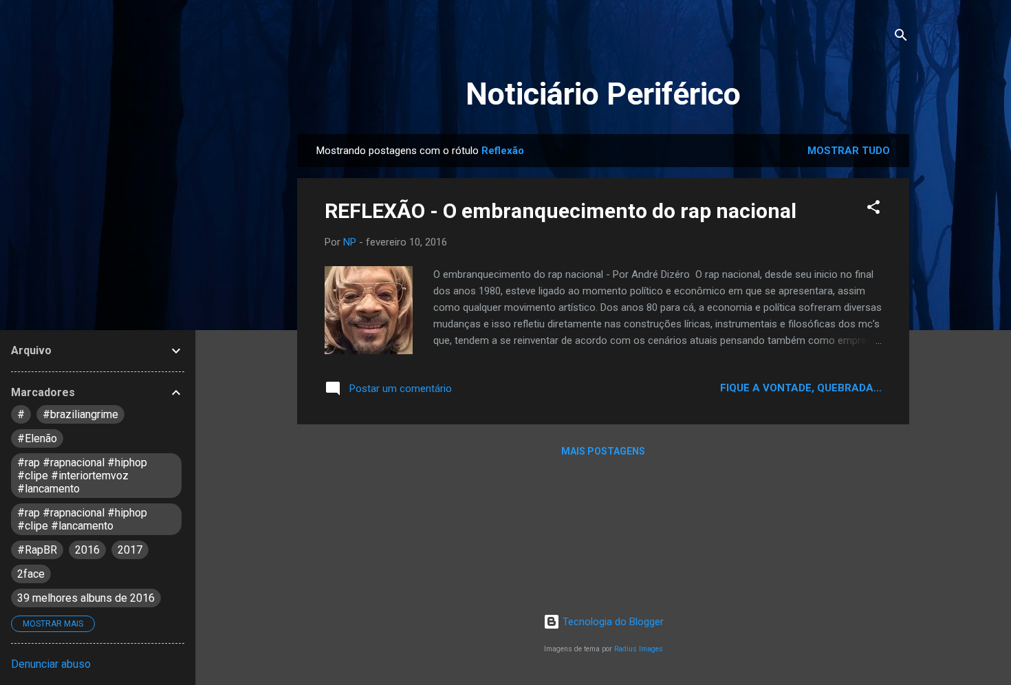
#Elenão (37, 438)
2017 (130, 549)
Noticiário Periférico (603, 94)
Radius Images (638, 648)
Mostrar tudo (848, 150)
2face (31, 573)
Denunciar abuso (51, 664)
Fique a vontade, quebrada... (801, 388)
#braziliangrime (80, 414)
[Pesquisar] (901, 37)
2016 (87, 549)
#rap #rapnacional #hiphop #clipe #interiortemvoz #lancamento (82, 475)
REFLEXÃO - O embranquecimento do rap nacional (560, 211)
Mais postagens (603, 451)
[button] (873, 209)
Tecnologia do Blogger (612, 622)
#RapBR (37, 549)
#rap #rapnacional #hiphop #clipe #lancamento (82, 519)
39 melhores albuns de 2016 (86, 598)
